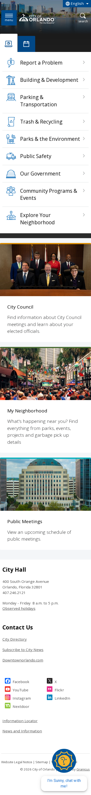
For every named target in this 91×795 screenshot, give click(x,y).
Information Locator (20, 720)
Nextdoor (21, 706)
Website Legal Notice (16, 762)
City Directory (14, 639)
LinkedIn (62, 698)
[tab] (8, 43)
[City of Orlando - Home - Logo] (37, 19)
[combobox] (77, 3)
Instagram (22, 698)
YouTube (20, 689)
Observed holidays (18, 608)
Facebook (21, 681)
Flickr (59, 689)
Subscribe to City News (22, 649)
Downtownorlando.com (22, 660)
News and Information (22, 730)
